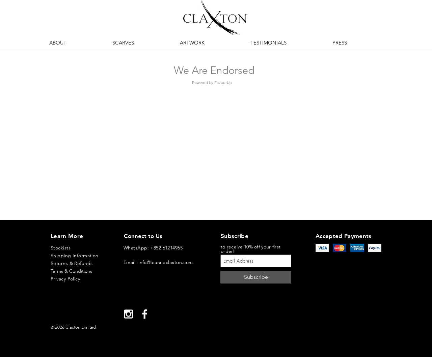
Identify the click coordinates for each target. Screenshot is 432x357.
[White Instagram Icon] (128, 314)
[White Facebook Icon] (144, 314)
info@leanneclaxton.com (165, 262)
